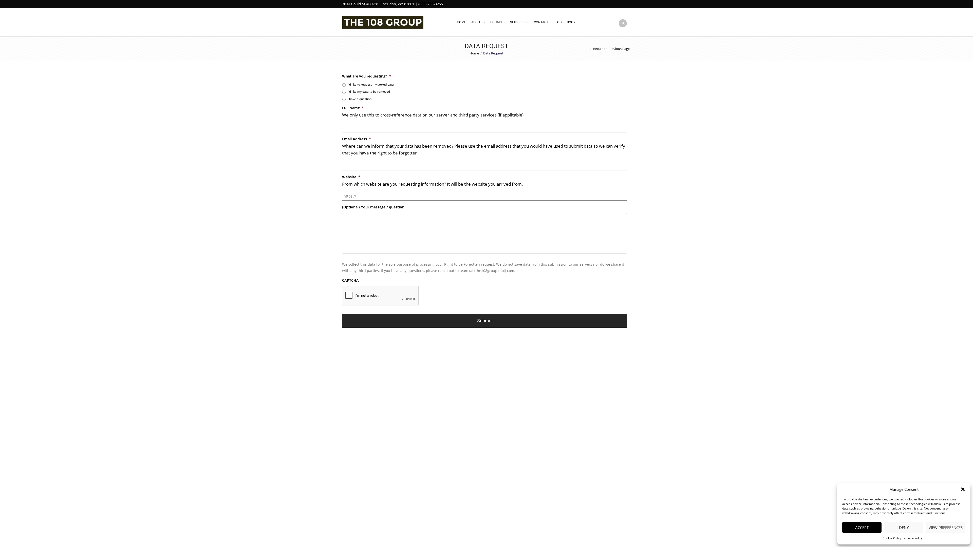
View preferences (946, 527)
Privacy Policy (913, 538)
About (476, 22)
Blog (557, 22)
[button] (962, 489)
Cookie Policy (892, 538)
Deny (904, 527)
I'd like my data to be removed (369, 91)
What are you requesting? (366, 76)
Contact (541, 22)
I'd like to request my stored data (371, 84)
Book (571, 22)
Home (461, 22)
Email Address (356, 139)
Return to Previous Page (611, 48)
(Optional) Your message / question (373, 207)
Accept (862, 527)
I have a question (359, 99)
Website (351, 177)
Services (518, 22)
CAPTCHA (350, 280)
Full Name (353, 108)
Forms (496, 22)
